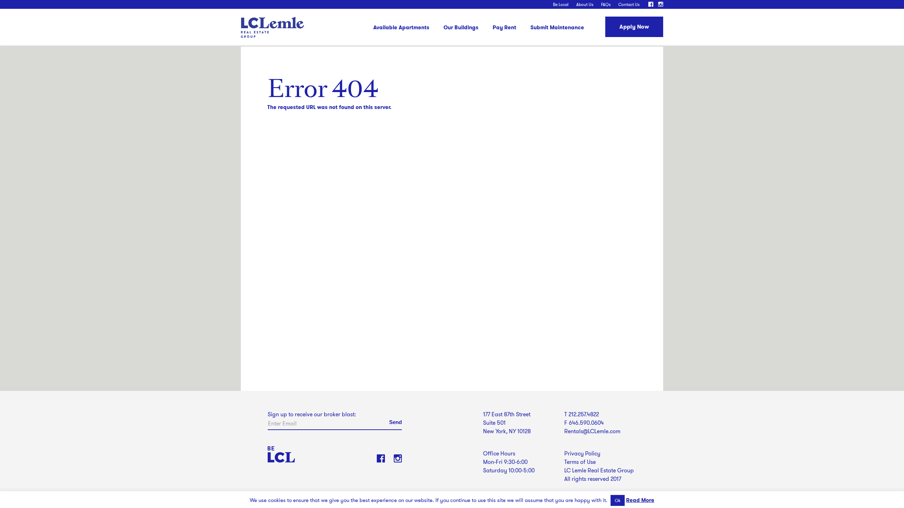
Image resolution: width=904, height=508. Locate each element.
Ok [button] (617, 500)
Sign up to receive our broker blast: (312, 414)
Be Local (561, 4)
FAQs (606, 4)
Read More (640, 500)
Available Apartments (401, 28)
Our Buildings (461, 28)
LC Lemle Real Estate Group (272, 27)
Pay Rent (504, 28)
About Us (584, 4)
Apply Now (634, 27)
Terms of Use (580, 462)
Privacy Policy (582, 453)
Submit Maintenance (557, 28)
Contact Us (629, 4)
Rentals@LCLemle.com (592, 431)
